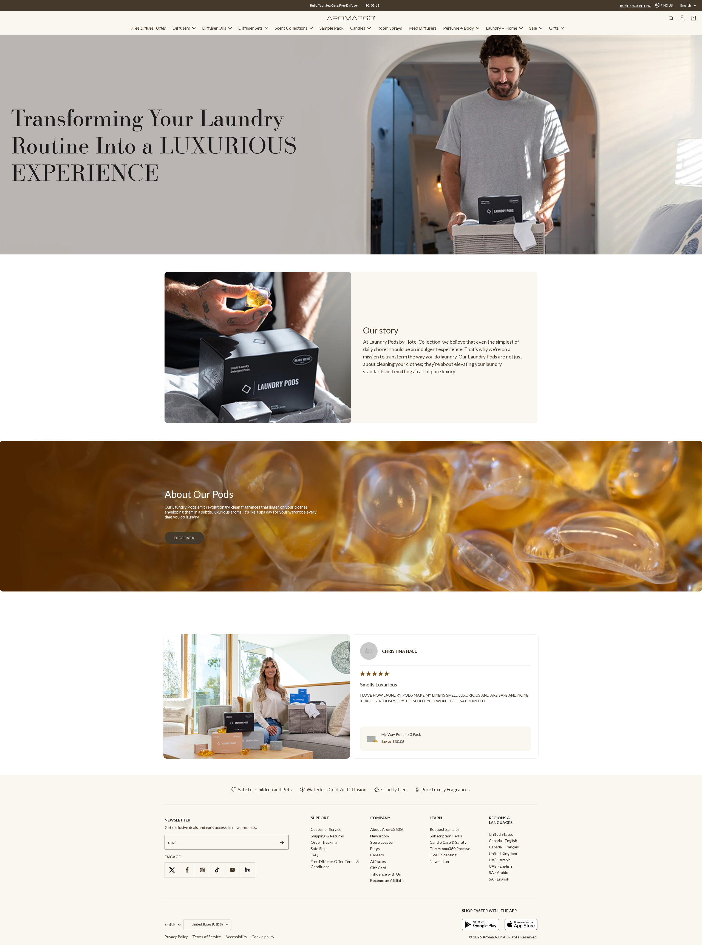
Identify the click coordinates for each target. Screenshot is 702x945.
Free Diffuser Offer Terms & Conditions (335, 864)
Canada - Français (504, 847)
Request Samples (445, 829)
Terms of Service (206, 936)
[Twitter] (172, 869)
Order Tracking (324, 842)
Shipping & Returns (327, 836)
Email (172, 842)
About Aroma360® (386, 829)
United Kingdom (503, 853)
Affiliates (378, 861)
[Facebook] (187, 869)
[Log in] (682, 18)
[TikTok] (217, 869)
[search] (671, 18)
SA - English (499, 879)
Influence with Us (385, 874)
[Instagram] (202, 869)
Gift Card (378, 867)
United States (501, 834)
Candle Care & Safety (448, 842)
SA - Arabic (498, 872)
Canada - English (503, 840)
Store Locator (382, 842)
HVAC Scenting (443, 855)
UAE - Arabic (500, 859)
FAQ (314, 855)
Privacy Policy (176, 936)
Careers (377, 855)
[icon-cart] (694, 18)
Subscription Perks (446, 836)
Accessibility (236, 936)
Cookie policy (262, 936)
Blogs (375, 848)
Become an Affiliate (387, 880)
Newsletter (439, 861)
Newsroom (379, 836)
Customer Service (326, 829)
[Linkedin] (247, 869)
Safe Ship (319, 848)
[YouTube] (232, 869)
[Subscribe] (281, 842)
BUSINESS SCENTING (635, 6)
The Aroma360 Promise (450, 848)
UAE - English (500, 866)
